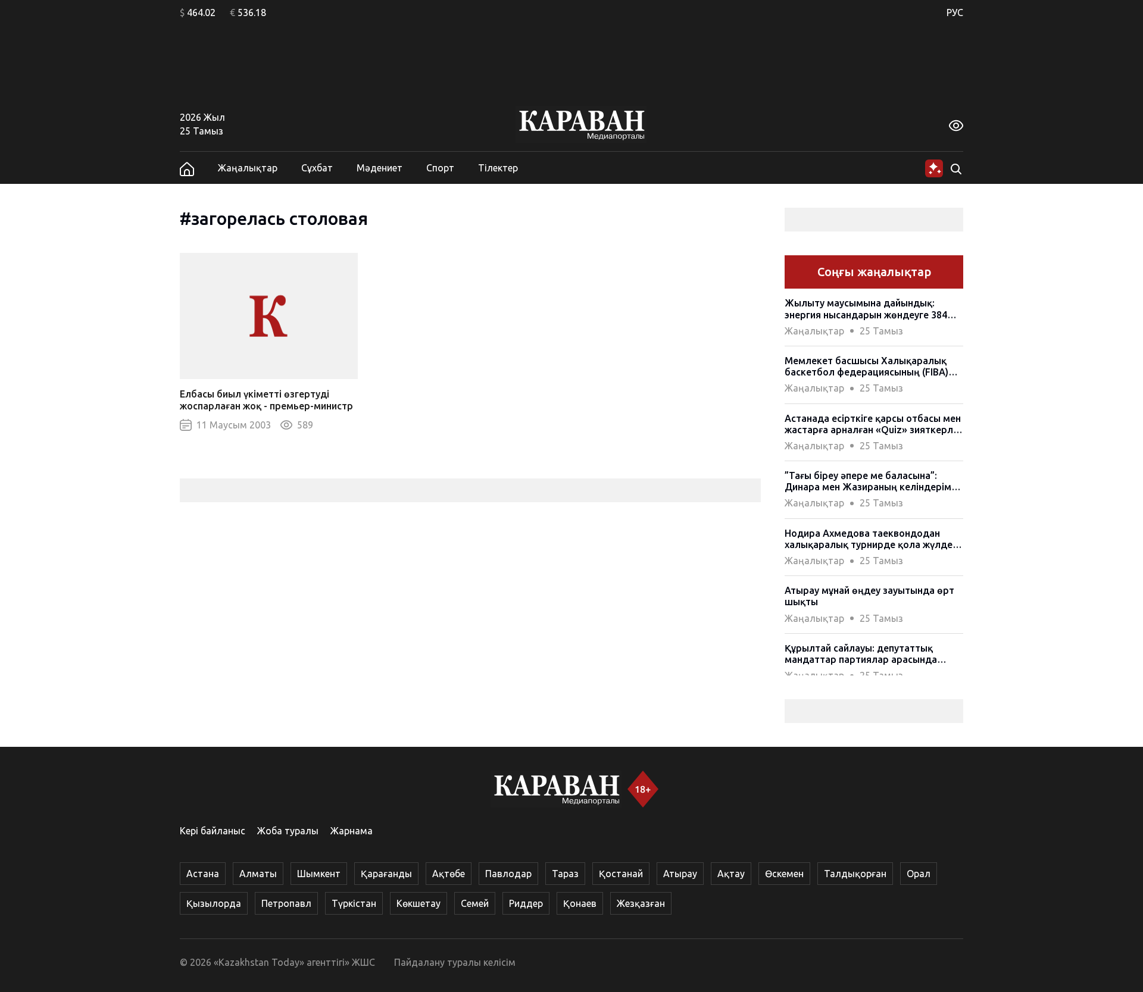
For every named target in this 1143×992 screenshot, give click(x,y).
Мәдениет (379, 167)
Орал (918, 873)
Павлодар (508, 873)
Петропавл (286, 903)
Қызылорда (213, 903)
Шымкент (319, 873)
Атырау (680, 873)
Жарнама (351, 830)
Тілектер (498, 167)
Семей (475, 903)
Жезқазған (641, 903)
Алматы (258, 873)
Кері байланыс (212, 830)
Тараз (565, 873)
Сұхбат (317, 167)
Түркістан (354, 903)
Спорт (440, 167)
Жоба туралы (287, 830)
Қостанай (621, 873)
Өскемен (784, 873)
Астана (202, 873)
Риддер (526, 903)
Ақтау (731, 873)
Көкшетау (418, 903)
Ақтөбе (448, 873)
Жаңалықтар (247, 167)
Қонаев (580, 903)
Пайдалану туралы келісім (455, 962)
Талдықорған (855, 873)
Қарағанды (386, 873)
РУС (955, 12)
